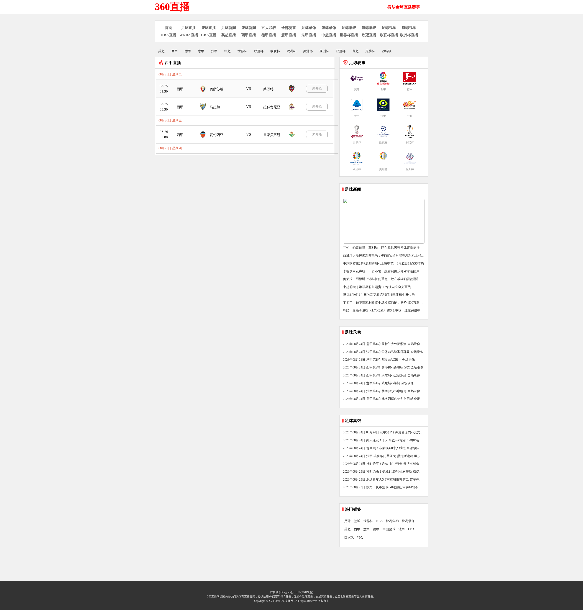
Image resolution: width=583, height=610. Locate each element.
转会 (360, 537)
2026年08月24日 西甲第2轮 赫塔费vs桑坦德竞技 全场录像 (383, 367)
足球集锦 (349, 28)
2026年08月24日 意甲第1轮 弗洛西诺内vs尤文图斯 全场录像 (383, 399)
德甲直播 (268, 35)
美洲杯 (308, 51)
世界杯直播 (349, 35)
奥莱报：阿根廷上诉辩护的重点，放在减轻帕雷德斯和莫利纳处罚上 (383, 279)
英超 (161, 51)
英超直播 (228, 35)
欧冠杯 (258, 51)
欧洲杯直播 (409, 35)
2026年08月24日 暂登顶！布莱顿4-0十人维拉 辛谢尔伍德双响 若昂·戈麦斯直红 (382, 448)
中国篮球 (389, 529)
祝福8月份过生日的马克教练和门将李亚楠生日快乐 (379, 294)
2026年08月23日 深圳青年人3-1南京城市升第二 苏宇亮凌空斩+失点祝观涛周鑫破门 (382, 480)
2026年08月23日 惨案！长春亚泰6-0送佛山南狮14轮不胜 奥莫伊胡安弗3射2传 (382, 488)
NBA (379, 521)
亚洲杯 (324, 51)
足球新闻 (228, 28)
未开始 (317, 88)
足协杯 (370, 51)
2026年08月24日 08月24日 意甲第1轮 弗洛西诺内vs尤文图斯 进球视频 (383, 433)
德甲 (188, 51)
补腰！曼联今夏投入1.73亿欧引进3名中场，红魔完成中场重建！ (383, 311)
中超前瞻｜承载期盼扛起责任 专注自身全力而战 (377, 287)
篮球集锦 (369, 28)
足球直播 (188, 28)
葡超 (355, 51)
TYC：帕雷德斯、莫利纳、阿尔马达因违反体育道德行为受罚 (383, 248)
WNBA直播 (188, 35)
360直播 (172, 6)
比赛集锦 (392, 521)
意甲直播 (288, 35)
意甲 (201, 51)
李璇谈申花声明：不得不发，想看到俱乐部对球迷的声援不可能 (383, 272)
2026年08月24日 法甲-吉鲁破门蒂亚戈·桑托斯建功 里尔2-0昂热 (383, 456)
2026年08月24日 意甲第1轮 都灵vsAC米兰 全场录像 (379, 359)
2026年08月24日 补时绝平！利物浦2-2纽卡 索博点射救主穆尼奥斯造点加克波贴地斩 (382, 464)
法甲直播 (309, 35)
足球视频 (389, 28)
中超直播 (329, 35)
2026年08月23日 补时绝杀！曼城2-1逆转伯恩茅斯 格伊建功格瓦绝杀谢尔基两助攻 (382, 472)
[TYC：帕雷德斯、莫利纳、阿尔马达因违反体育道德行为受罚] (383, 242)
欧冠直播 (369, 35)
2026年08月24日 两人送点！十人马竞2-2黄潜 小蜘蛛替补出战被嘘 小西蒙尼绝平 (382, 441)
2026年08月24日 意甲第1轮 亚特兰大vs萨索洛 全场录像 (381, 344)
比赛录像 (408, 521)
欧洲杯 (291, 51)
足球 (347, 521)
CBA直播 (208, 35)
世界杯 (242, 51)
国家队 (349, 537)
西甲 (174, 51)
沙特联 (386, 51)
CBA (411, 529)
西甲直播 (248, 35)
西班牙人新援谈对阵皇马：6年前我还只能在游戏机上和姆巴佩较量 (383, 256)
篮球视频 (409, 28)
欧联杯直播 (389, 35)
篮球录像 (329, 28)
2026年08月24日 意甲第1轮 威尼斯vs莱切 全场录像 (378, 383)
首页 (168, 28)
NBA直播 (168, 35)
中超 (227, 51)
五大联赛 (268, 28)
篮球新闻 (248, 28)
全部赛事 (288, 28)
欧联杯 (275, 51)
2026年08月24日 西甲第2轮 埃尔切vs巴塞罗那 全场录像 (381, 375)
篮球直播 (208, 28)
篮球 (357, 521)
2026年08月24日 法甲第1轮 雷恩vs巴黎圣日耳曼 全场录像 (383, 352)
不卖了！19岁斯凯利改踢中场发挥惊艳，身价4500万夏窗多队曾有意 (383, 303)
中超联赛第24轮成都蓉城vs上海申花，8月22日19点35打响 (383, 263)
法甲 (214, 51)
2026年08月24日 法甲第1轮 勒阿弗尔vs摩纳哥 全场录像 (381, 391)
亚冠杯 (340, 51)
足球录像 (309, 28)
